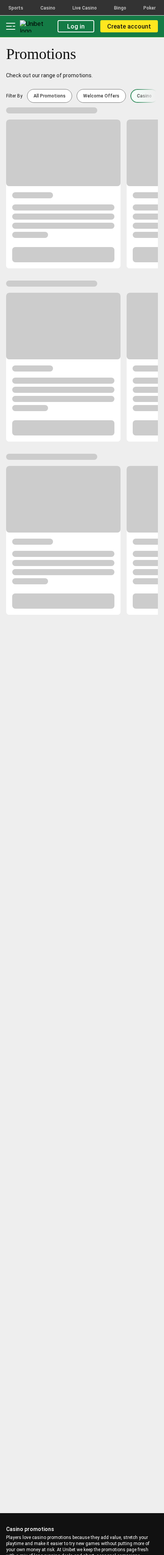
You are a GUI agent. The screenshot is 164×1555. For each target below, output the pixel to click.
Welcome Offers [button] (101, 96)
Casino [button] (144, 96)
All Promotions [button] (50, 96)
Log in (76, 26)
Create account (129, 26)
